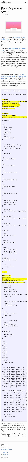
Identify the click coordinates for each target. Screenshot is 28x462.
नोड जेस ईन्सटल (16, 37)
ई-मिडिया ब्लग (6, 2)
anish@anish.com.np (7, 449)
